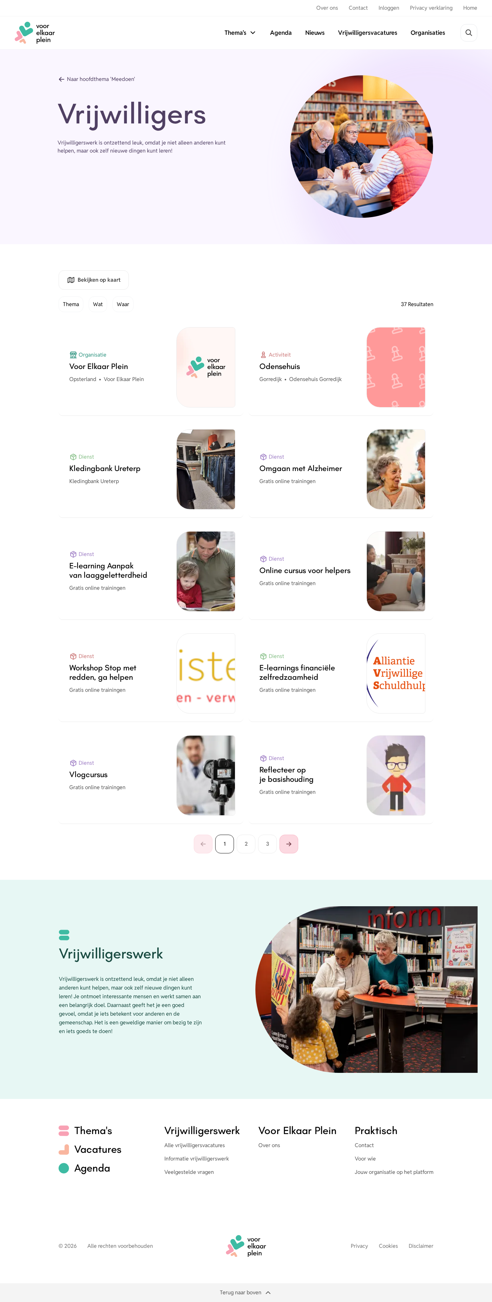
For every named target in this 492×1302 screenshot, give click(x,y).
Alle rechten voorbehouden (120, 1245)
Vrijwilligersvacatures (367, 32)
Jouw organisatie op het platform (394, 1172)
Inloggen (389, 7)
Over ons (327, 7)
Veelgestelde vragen (189, 1172)
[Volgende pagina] (288, 844)
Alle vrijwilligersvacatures (194, 1145)
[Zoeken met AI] (469, 33)
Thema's (235, 32)
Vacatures (97, 1149)
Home (470, 7)
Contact (358, 7)
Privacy (359, 1245)
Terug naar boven (240, 1292)
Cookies (388, 1245)
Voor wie (365, 1158)
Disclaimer (421, 1245)
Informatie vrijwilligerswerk (196, 1158)
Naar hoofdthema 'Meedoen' (101, 79)
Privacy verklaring (431, 7)
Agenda (281, 32)
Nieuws (315, 32)
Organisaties (428, 32)
